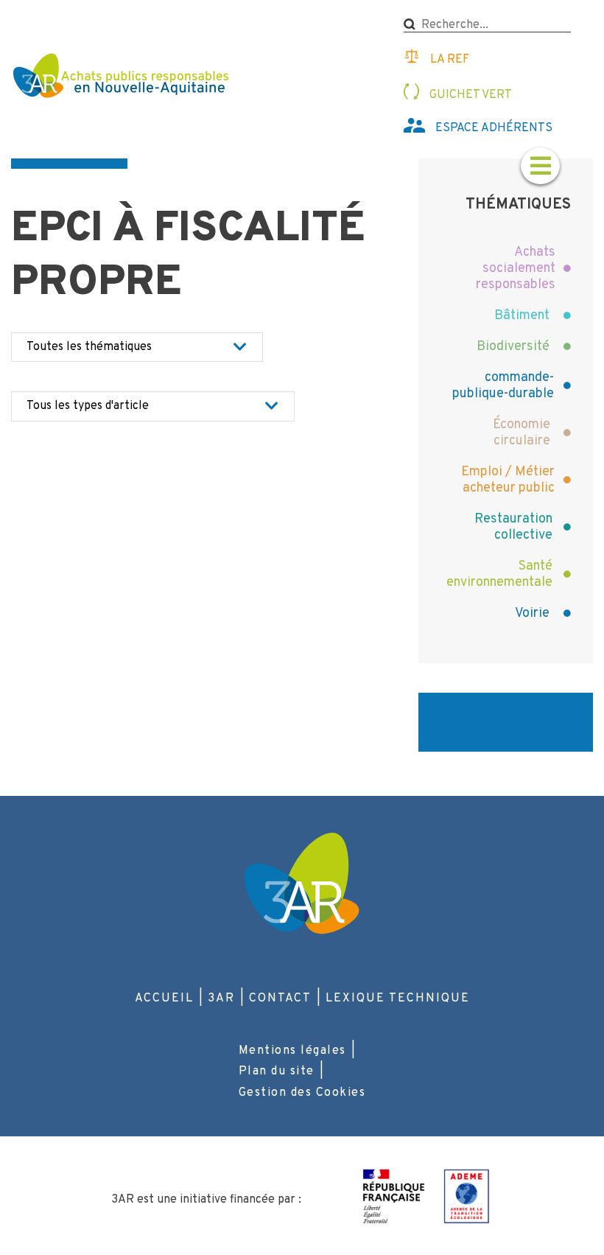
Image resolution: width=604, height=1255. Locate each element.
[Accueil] (122, 77)
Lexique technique (398, 998)
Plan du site (277, 1071)
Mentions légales (292, 1051)
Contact (280, 998)
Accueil (164, 998)
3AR (221, 998)
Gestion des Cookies (302, 1093)
